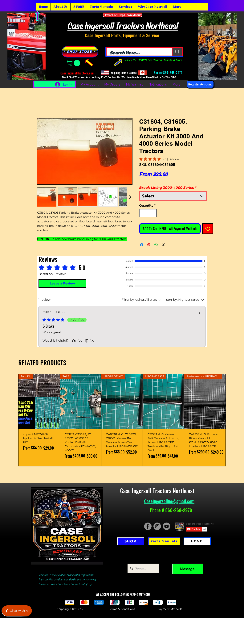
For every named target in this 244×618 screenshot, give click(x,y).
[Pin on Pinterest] (149, 244)
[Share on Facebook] (141, 244)
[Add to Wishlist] (207, 228)
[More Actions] (199, 312)
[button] (74, 63)
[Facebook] (148, 526)
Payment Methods (169, 609)
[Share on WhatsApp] (156, 244)
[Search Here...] (177, 52)
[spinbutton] (148, 213)
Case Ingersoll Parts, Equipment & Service (122, 35)
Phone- (158, 72)
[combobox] (173, 196)
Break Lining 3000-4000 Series (167, 188)
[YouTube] (166, 526)
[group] (122, 420)
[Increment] (153, 213)
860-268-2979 (173, 72)
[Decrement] (142, 213)
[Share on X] (163, 244)
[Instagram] (157, 526)
